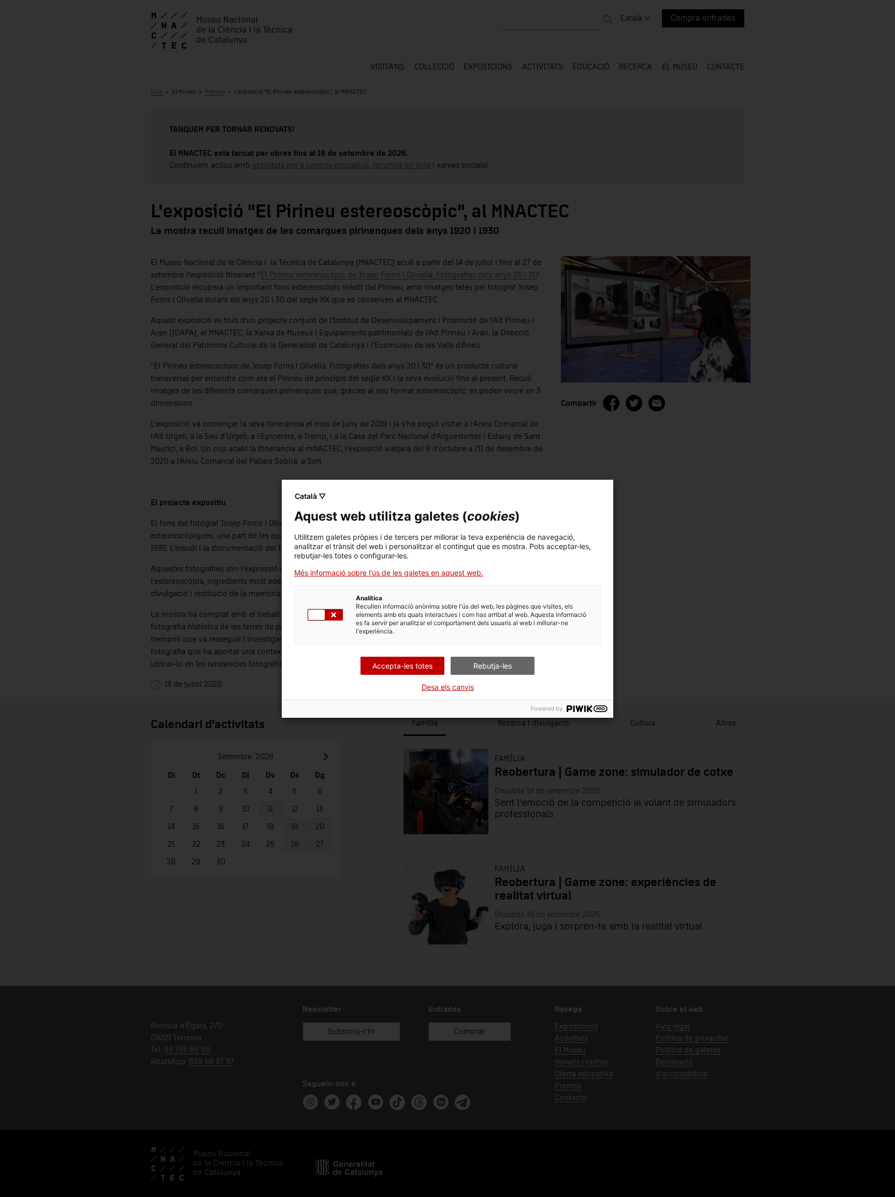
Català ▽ (310, 496)
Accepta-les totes (402, 665)
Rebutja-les (492, 665)
